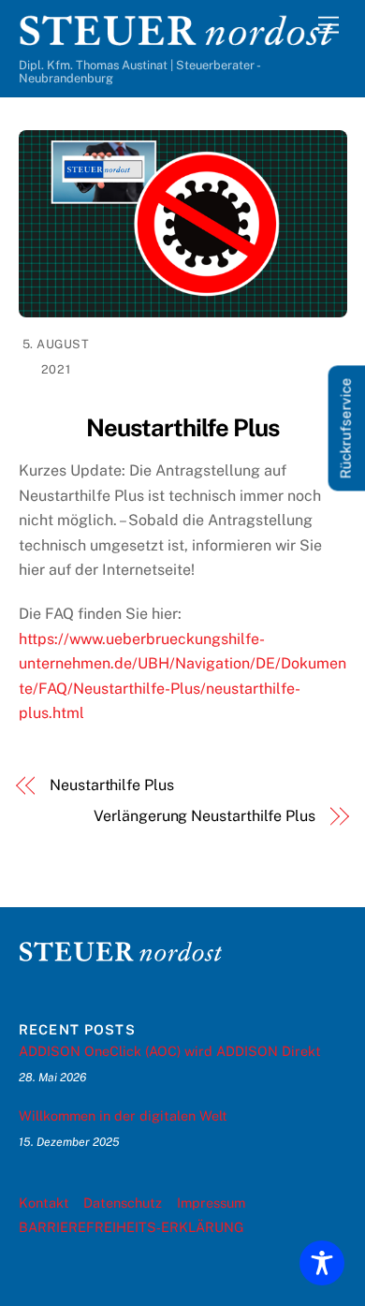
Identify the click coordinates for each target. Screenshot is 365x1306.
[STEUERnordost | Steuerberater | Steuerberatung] (178, 40)
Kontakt (44, 1203)
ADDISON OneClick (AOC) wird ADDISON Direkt (170, 1051)
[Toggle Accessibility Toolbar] (322, 1263)
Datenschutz (122, 1203)
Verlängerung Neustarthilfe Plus (204, 816)
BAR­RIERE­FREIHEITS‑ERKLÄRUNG (131, 1227)
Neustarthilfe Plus (112, 785)
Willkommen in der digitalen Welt (123, 1115)
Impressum (211, 1203)
